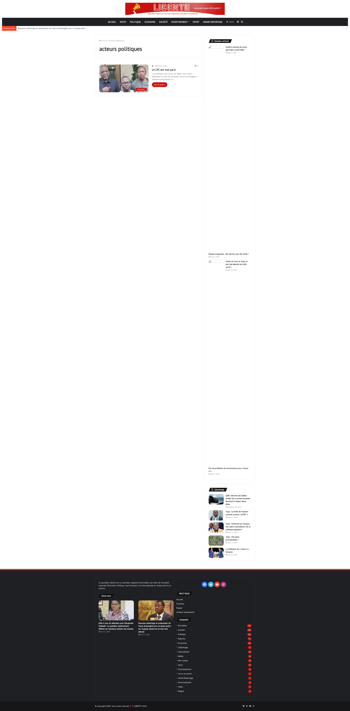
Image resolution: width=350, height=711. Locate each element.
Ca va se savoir (185, 674)
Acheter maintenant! (185, 612)
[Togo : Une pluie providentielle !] (216, 541)
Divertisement (179, 22)
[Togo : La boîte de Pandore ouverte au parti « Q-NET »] (216, 515)
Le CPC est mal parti (164, 69)
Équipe (179, 608)
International (183, 652)
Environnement (184, 682)
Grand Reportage (212, 22)
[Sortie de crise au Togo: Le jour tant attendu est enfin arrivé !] (216, 362)
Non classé (183, 660)
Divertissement (184, 669)
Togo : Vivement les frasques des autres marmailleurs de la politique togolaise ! (238, 527)
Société (163, 22)
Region (181, 691)
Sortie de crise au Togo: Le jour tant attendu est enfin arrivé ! (237, 264)
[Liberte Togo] (175, 9)
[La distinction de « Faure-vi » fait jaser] (216, 553)
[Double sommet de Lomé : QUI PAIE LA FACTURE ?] (216, 148)
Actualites (182, 625)
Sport (196, 22)
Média (180, 656)
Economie (150, 22)
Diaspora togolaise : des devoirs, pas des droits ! (229, 254)
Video (180, 687)
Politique (135, 22)
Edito (123, 22)
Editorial (181, 639)
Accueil (112, 22)
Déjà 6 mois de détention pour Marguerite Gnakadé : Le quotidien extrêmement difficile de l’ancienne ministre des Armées (116, 626)
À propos (180, 604)
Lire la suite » (159, 85)
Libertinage (183, 647)
